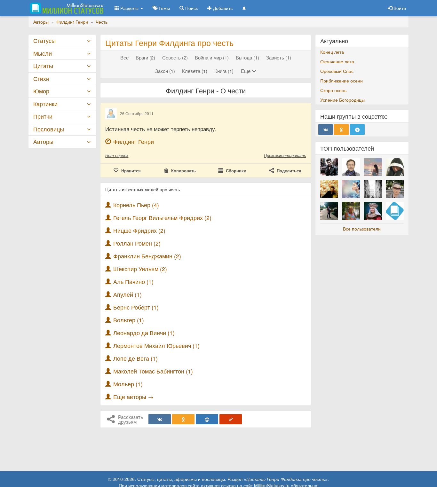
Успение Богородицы (342, 100)
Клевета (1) (194, 70)
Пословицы (48, 129)
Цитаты (43, 66)
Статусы (44, 40)
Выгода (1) (247, 57)
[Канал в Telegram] (357, 129)
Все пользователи (362, 228)
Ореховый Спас (337, 71)
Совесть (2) (175, 57)
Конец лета (332, 52)
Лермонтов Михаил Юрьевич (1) (156, 346)
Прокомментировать (285, 155)
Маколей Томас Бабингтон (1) (153, 371)
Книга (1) (224, 70)
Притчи (42, 116)
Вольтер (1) (128, 320)
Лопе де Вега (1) (135, 358)
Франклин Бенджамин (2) (147, 256)
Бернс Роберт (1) (136, 307)
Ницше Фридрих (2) (139, 230)
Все (124, 57)
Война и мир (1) (212, 57)
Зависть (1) (278, 57)
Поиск (191, 8)
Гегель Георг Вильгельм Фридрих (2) (162, 218)
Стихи (41, 78)
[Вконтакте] (159, 419)
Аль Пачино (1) (133, 282)
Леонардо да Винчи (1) (144, 333)
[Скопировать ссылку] (230, 419)
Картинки (45, 104)
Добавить (222, 8)
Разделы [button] (129, 8)
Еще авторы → (133, 397)
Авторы (43, 141)
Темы (163, 8)
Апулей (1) (127, 294)
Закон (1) (165, 70)
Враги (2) (145, 57)
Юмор (41, 91)
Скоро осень (333, 90)
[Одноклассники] (183, 419)
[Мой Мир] (207, 419)
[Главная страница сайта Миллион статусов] (65, 8)
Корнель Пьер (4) (136, 205)
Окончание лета (337, 61)
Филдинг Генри (133, 141)
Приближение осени (341, 80)
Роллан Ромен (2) (137, 243)
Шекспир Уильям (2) (140, 269)
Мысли (42, 53)
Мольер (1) (128, 384)
